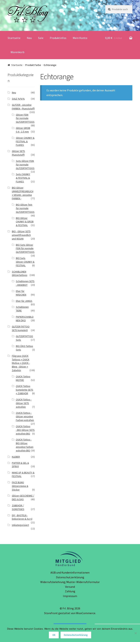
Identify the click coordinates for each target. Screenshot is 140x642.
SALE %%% (18, 98)
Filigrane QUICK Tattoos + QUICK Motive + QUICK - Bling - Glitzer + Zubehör (21, 363)
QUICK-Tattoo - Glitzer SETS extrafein (24, 403)
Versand (70, 586)
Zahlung (70, 591)
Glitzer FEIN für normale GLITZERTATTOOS (25, 118)
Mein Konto (80, 38)
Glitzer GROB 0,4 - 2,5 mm (23, 129)
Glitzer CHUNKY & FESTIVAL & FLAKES (25, 141)
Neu (29, 38)
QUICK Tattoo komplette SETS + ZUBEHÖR (24, 389)
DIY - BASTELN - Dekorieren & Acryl (22, 517)
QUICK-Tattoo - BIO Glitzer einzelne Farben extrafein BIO (24, 445)
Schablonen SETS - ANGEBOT (25, 283)
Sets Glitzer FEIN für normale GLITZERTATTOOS (25, 164)
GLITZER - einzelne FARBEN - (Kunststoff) (23, 106)
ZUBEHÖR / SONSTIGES (18, 507)
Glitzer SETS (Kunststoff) (18, 152)
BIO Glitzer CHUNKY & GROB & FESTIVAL (25, 221)
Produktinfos (58, 38)
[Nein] (135, 633)
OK (53, 635)
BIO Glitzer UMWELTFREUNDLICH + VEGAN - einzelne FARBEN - (22, 193)
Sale (40, 38)
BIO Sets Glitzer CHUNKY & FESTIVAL (25, 261)
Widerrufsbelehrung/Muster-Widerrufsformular (70, 582)
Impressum (70, 596)
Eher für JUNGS (24, 301)
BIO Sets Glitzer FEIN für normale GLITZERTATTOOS (25, 248)
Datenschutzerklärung (70, 577)
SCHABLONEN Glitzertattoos (19, 273)
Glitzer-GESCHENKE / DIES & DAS (23, 497)
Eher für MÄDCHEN (21, 292)
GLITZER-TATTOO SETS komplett (21, 328)
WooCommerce (85, 613)
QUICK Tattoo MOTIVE (23, 378)
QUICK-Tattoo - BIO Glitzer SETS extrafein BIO (25, 430)
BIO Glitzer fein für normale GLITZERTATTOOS (25, 208)
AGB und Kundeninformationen (70, 572)
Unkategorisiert (20, 525)
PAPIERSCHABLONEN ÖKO (25, 318)
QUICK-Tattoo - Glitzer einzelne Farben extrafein (25, 416)
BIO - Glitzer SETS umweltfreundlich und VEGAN (21, 235)
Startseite (14, 38)
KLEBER (16, 456)
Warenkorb (17, 52)
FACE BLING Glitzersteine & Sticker (20, 486)
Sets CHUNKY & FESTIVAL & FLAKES (23, 178)
